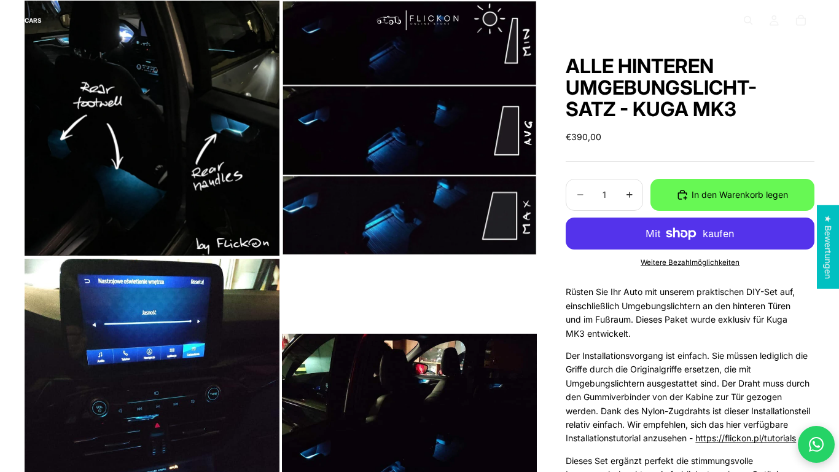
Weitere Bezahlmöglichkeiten (690, 262)
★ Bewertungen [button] (828, 247)
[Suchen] (748, 20)
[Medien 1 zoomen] (152, 128)
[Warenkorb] (800, 20)
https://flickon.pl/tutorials (745, 438)
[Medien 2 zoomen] (409, 128)
